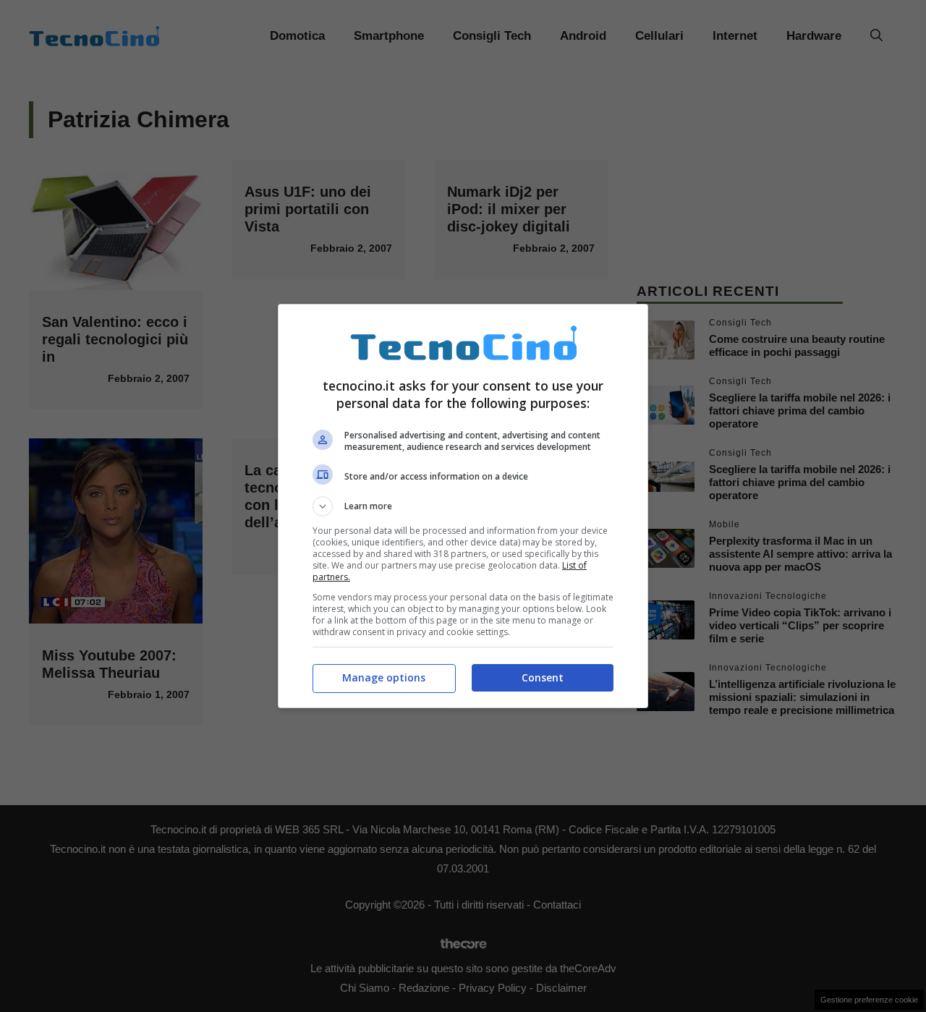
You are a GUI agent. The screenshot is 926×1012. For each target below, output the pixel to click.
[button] (463, 506)
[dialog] (463, 506)
